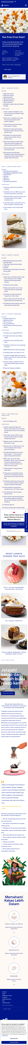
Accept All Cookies (14, 1042)
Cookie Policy (5, 1035)
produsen (4, 2)
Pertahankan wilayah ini (14, 531)
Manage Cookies (14, 1038)
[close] (25, 511)
